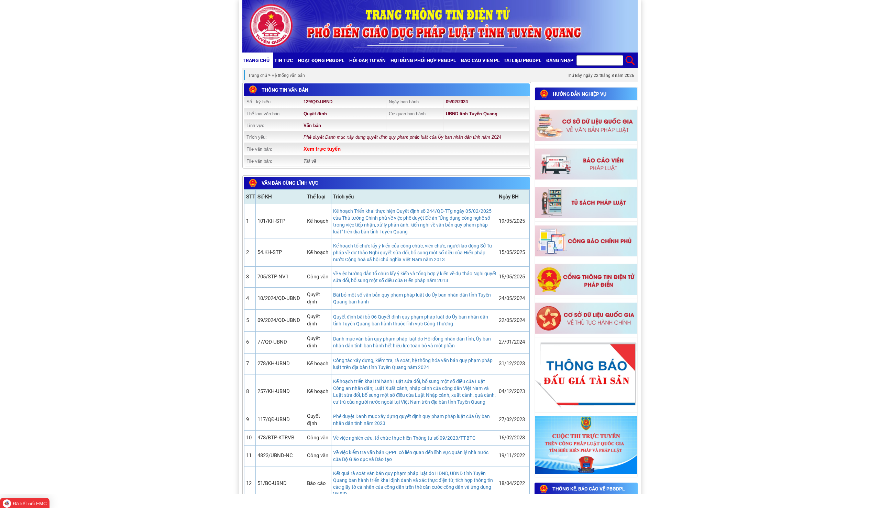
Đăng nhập (559, 60)
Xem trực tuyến (322, 149)
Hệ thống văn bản (288, 75)
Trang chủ (257, 75)
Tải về (310, 161)
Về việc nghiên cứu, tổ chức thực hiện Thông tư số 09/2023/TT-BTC (404, 438)
